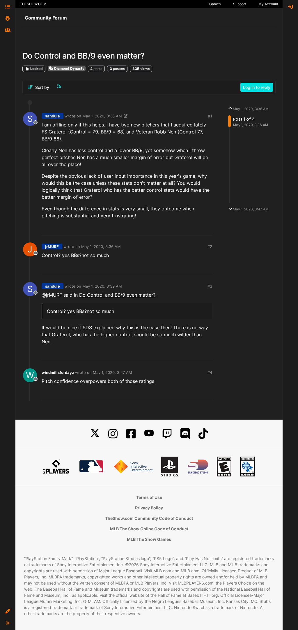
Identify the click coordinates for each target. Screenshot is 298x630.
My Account (268, 4)
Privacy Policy (149, 507)
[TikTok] (203, 433)
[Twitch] (167, 433)
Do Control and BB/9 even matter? (117, 295)
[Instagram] (113, 433)
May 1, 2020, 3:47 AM (112, 372)
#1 (210, 116)
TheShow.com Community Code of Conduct (149, 518)
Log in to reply (256, 87)
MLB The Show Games (149, 539)
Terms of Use (149, 497)
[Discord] (185, 433)
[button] (7, 611)
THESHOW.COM (33, 4)
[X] (95, 433)
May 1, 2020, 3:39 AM (102, 286)
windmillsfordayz (58, 372)
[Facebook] (131, 433)
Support (239, 4)
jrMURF (52, 246)
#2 (209, 246)
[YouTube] (149, 433)
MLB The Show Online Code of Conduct (149, 528)
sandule (52, 116)
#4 (209, 372)
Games (215, 4)
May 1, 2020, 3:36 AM (102, 116)
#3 (209, 286)
